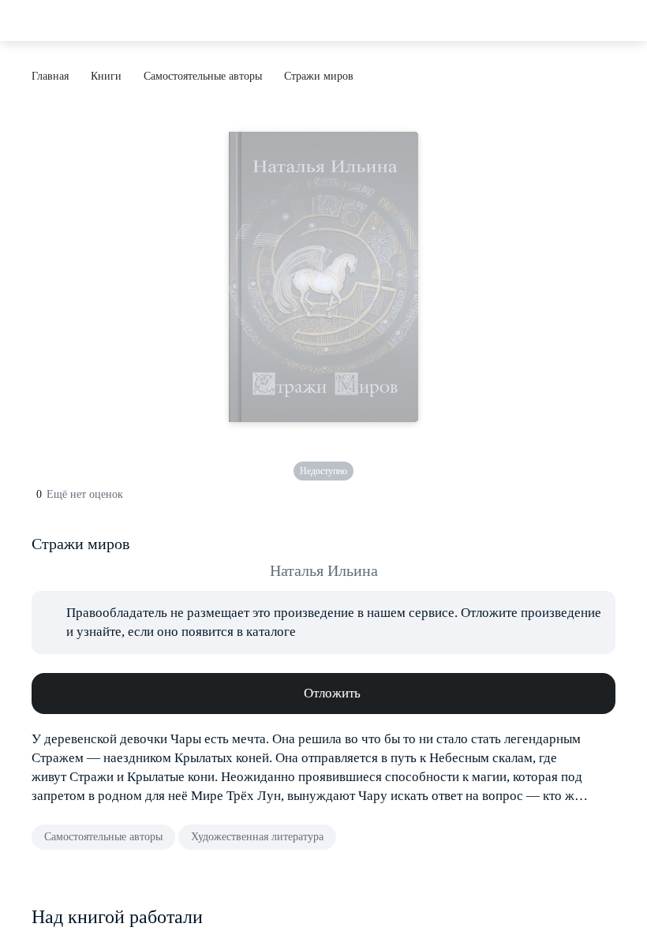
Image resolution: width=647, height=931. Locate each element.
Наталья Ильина (324, 570)
